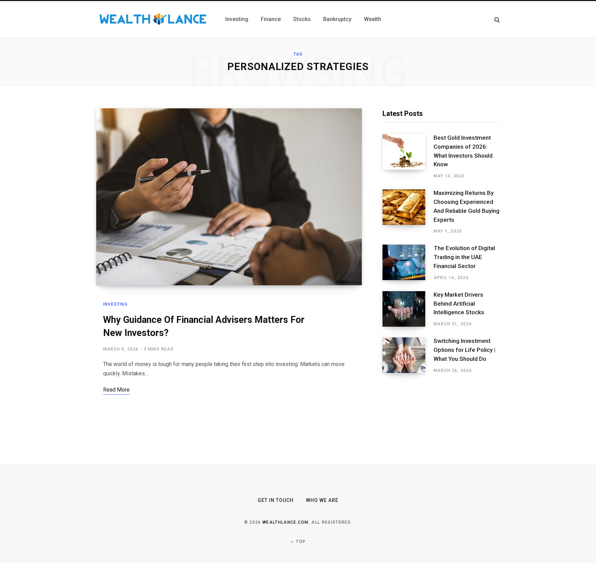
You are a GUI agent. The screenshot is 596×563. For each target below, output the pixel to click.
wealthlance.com (285, 522)
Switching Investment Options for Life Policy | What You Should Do (464, 349)
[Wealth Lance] (152, 19)
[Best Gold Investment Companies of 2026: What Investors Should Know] (408, 156)
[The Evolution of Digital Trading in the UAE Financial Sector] (408, 262)
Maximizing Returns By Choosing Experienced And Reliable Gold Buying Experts (466, 206)
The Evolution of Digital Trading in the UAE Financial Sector (464, 257)
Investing (115, 304)
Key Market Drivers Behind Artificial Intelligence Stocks (459, 303)
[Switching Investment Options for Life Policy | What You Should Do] (408, 355)
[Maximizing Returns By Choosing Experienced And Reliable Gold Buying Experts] (408, 211)
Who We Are (322, 500)
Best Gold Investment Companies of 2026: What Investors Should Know (463, 151)
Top (300, 541)
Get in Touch (276, 500)
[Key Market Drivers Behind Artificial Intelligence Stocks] (408, 309)
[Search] (497, 19)
